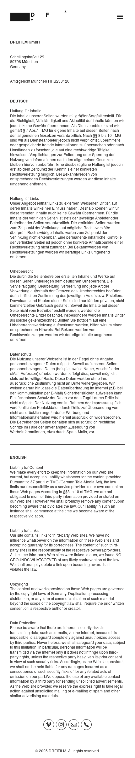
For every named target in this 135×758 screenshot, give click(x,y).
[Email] (73, 724)
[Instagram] (61, 724)
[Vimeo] (48, 724)
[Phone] (86, 724)
